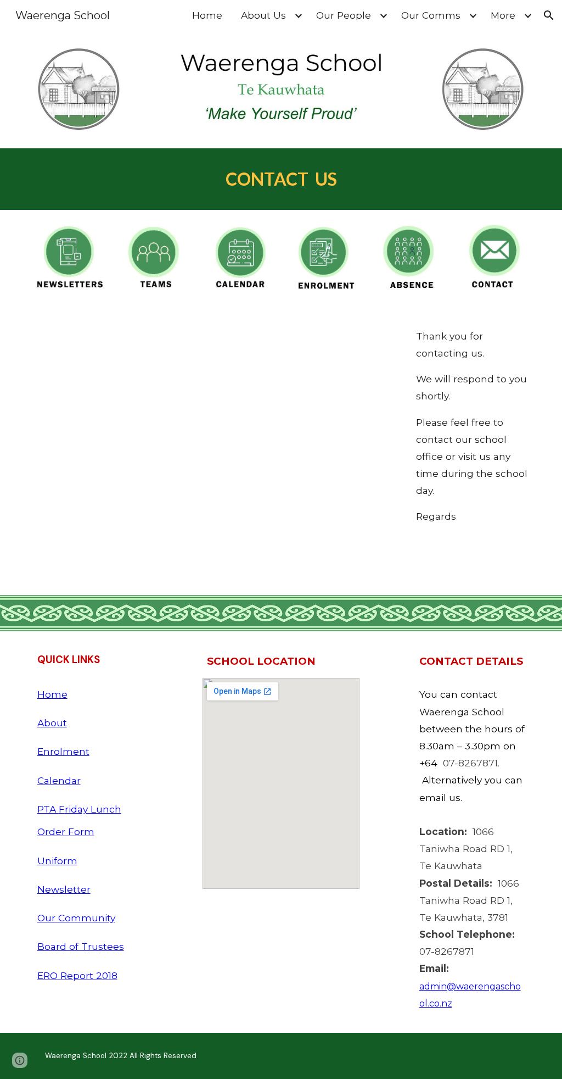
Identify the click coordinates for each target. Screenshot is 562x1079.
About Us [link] (263, 15)
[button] (549, 15)
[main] (281, 179)
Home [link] (207, 15)
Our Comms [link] (430, 15)
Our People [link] (343, 15)
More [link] (503, 15)
